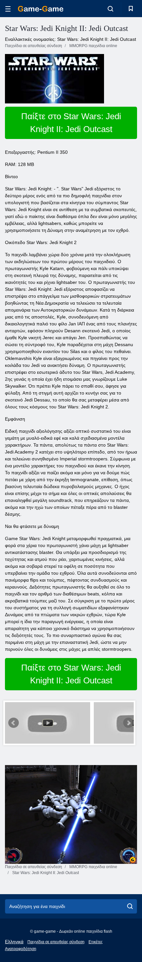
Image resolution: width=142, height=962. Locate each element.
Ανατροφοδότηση (20, 949)
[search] (130, 906)
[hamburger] (8, 9)
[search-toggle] (110, 8)
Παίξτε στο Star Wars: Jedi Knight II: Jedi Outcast (71, 122)
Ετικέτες (96, 942)
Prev (13, 723)
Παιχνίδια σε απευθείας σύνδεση (56, 942)
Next (128, 723)
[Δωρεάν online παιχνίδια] (41, 9)
